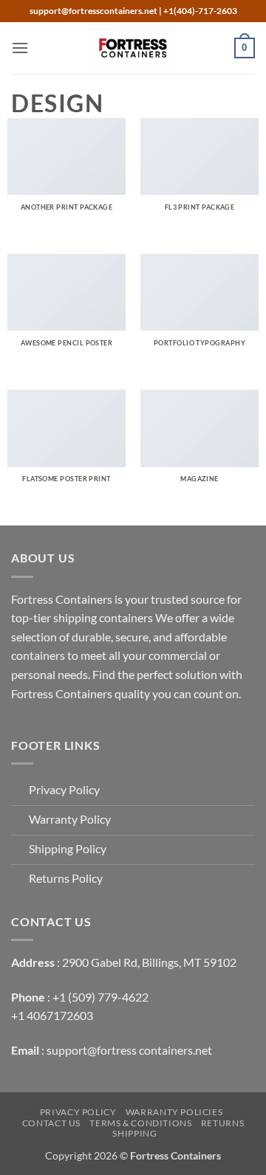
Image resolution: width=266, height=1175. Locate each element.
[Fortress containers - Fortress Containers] (133, 48)
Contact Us (51, 1123)
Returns (222, 1123)
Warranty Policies (174, 1111)
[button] (20, 48)
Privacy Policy (78, 1111)
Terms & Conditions (140, 1123)
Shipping (134, 1133)
